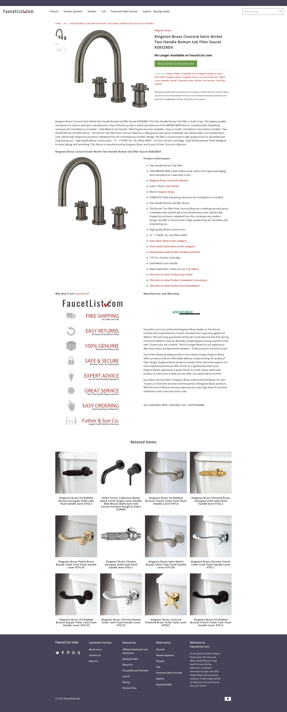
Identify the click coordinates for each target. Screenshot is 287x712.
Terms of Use (129, 687)
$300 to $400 (173, 73)
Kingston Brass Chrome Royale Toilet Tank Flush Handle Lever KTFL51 (121, 594)
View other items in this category (168, 241)
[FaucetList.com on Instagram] (73, 653)
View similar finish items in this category (172, 246)
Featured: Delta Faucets (124, 11)
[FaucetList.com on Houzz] (79, 653)
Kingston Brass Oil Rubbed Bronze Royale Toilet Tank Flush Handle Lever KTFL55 (76, 594)
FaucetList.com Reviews (135, 670)
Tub (103, 11)
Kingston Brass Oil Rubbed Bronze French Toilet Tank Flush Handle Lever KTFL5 (211, 594)
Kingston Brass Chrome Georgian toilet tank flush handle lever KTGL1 (121, 536)
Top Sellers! (192, 269)
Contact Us (95, 655)
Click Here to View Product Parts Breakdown (174, 285)
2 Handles (186, 73)
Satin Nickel (172, 186)
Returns (93, 661)
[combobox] (262, 11)
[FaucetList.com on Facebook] (63, 653)
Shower (92, 11)
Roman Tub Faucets (205, 80)
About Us (127, 664)
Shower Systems (73, 11)
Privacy (126, 682)
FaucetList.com (72, 698)
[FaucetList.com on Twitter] (57, 653)
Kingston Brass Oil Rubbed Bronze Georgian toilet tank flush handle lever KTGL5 (76, 473)
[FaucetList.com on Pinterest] (68, 653)
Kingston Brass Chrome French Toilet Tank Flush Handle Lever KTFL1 (211, 536)
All (193, 73)
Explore (147, 11)
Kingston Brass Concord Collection (200, 77)
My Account (95, 649)
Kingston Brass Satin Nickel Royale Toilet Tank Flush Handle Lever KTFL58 (166, 536)
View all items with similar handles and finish (174, 252)
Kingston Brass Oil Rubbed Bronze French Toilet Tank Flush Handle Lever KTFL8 (166, 473)
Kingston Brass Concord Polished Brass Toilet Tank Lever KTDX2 (166, 594)
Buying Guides (162, 11)
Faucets (54, 11)
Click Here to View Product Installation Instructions (178, 280)
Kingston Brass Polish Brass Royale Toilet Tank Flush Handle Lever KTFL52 (76, 536)
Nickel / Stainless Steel (181, 80)
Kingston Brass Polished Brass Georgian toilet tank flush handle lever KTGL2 (211, 473)
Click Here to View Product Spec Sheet (171, 274)
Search (126, 676)
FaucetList (81, 293)
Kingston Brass (163, 30)
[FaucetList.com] (24, 11)
